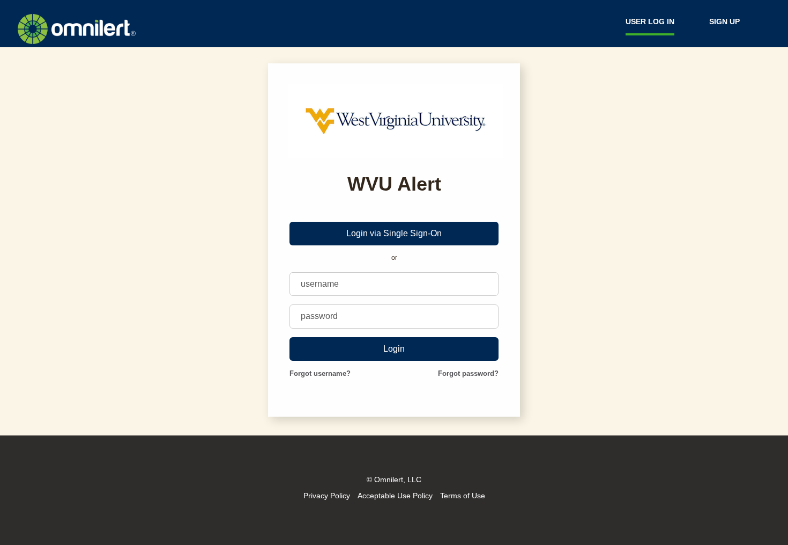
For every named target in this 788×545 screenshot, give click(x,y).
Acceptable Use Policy (395, 495)
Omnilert (388, 479)
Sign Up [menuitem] (724, 21)
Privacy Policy (326, 495)
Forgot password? (468, 373)
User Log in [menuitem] (650, 21)
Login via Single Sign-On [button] (394, 233)
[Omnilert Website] (77, 42)
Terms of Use (462, 495)
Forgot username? (320, 373)
